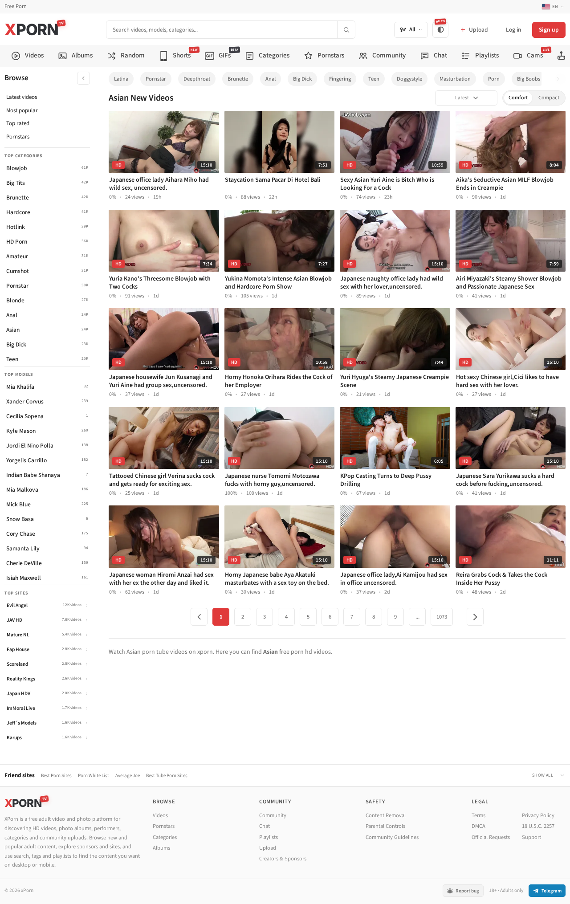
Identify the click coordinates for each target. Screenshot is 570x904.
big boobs (528, 79)
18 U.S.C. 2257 (538, 826)
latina (121, 79)
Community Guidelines (392, 837)
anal (270, 79)
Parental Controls (385, 826)
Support (531, 837)
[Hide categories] (83, 78)
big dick (302, 79)
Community (272, 815)
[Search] (346, 29)
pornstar (156, 79)
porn (494, 79)
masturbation (455, 79)
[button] (560, 79)
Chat (264, 826)
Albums (161, 848)
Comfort (518, 98)
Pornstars (17, 137)
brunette (238, 79)
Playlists (268, 837)
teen (373, 79)
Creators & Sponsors (282, 859)
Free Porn (15, 6)
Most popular (22, 110)
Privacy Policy (538, 815)
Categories (165, 837)
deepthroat (196, 79)
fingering (340, 79)
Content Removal (386, 815)
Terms (478, 815)
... (417, 617)
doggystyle (409, 79)
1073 (441, 617)
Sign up (549, 29)
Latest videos (21, 97)
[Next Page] (475, 617)
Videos (160, 815)
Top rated (17, 123)
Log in (513, 29)
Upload (267, 848)
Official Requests (491, 837)
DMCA (478, 826)
